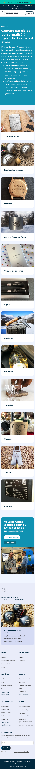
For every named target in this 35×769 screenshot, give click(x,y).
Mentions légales (25, 710)
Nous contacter (24, 706)
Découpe (22, 660)
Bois (2, 682)
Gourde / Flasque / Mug (25, 687)
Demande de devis (12, 537)
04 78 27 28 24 (20, 600)
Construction (5, 712)
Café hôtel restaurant (5, 708)
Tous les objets (24, 695)
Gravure (21, 657)
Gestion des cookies (26, 725)
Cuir (2, 679)
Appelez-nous (10, 542)
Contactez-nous (17, 8)
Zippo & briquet (24, 679)
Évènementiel (6, 716)
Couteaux (22, 691)
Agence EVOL (22, 766)
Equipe (3, 657)
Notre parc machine (8, 660)
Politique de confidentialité (24, 714)
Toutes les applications (5, 724)
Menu (30, 13)
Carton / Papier (6, 685)
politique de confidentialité (21, 752)
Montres (22, 682)
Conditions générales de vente (25, 720)
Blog (3, 667)
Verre (3, 689)
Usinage (21, 664)
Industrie (4, 719)
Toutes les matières (5, 693)
